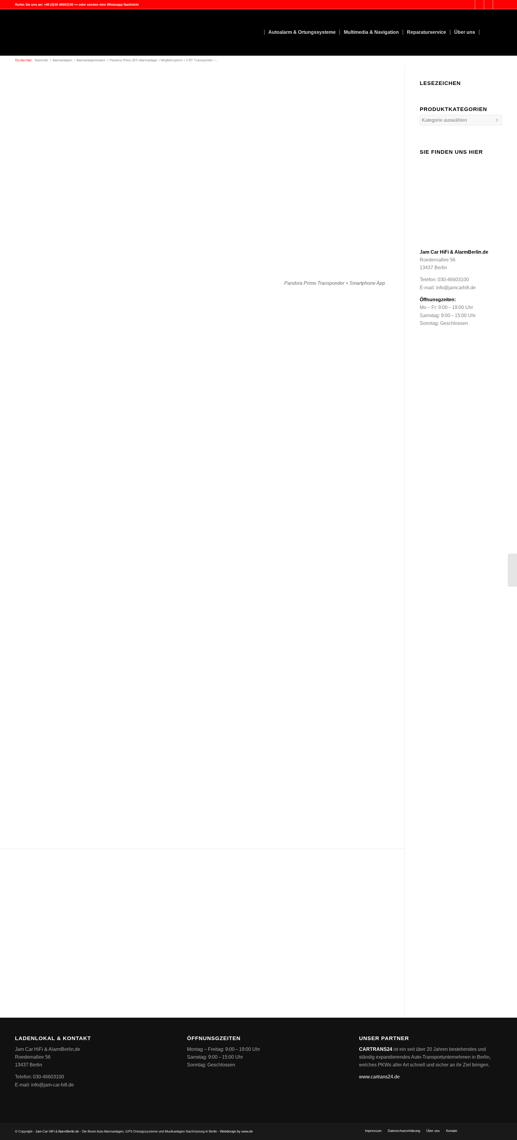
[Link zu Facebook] (488, 4)
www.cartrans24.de (379, 1076)
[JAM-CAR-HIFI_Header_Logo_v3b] (60, 32)
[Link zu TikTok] (479, 4)
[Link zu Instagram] (497, 4)
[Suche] (496, 32)
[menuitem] (258, 32)
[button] (297, 772)
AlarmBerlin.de (68, 1131)
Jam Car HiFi (44, 1131)
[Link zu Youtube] (470, 4)
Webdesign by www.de (236, 1131)
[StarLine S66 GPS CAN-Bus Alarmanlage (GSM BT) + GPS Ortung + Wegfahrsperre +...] (512, 570)
